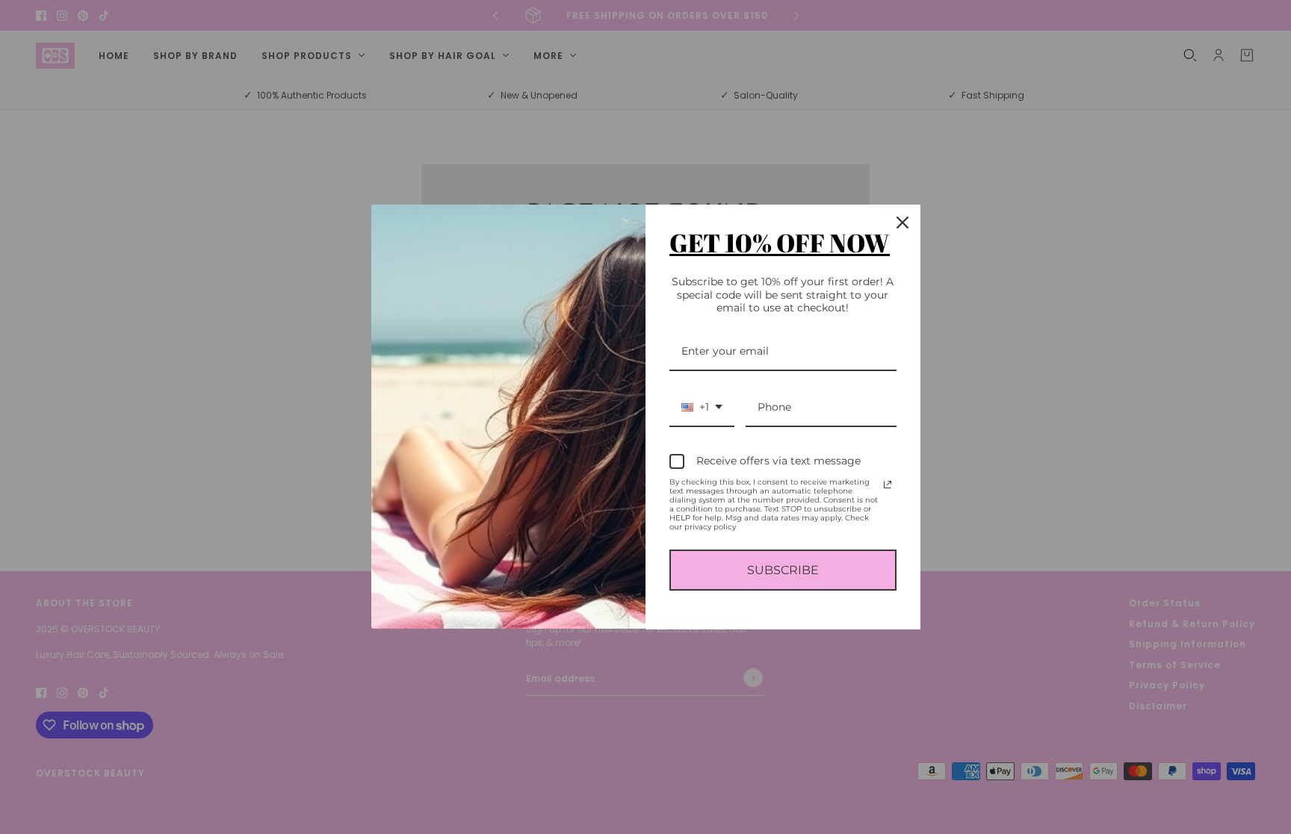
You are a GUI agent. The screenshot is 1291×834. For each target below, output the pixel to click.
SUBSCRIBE (783, 570)
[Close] (902, 222)
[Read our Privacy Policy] (888, 485)
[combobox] (701, 408)
